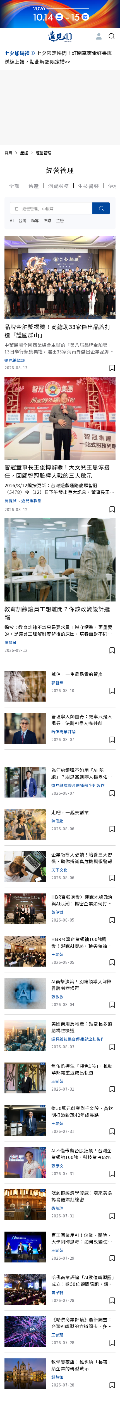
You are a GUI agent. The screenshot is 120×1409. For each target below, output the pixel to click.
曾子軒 (57, 1292)
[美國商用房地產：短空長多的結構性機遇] (25, 1035)
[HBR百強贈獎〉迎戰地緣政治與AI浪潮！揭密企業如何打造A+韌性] (25, 908)
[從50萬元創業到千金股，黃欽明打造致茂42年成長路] (25, 1120)
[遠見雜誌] (60, 35)
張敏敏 (57, 996)
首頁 (8, 152)
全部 (14, 185)
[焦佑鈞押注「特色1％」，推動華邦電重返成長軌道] (25, 1078)
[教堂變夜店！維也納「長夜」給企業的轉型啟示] (25, 1373)
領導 (35, 220)
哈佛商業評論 (63, 731)
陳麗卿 (10, 642)
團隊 (48, 220)
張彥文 (57, 1165)
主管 (60, 220)
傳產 (33, 185)
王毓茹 (57, 954)
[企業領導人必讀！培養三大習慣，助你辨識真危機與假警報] (25, 866)
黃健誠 (10, 500)
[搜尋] (111, 36)
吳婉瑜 (57, 1208)
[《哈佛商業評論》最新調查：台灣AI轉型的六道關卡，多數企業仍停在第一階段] (25, 1331)
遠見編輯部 (14, 360)
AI (12, 220)
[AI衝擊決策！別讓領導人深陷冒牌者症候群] (25, 993)
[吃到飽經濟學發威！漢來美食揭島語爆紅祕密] (25, 1204)
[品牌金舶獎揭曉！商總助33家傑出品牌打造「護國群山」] (60, 277)
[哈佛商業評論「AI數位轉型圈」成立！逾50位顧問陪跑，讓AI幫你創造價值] (25, 1289)
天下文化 (59, 870)
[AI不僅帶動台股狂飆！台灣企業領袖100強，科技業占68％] (25, 1162)
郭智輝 (57, 682)
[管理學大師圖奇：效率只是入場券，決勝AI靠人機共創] (25, 728)
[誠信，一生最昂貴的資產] (25, 686)
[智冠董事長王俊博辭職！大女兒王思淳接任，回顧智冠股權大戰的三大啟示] (60, 418)
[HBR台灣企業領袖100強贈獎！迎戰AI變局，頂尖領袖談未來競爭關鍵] (25, 951)
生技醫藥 (88, 185)
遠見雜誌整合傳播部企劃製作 (78, 785)
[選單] (8, 36)
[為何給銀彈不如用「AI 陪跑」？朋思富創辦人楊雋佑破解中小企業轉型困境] (25, 782)
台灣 (22, 220)
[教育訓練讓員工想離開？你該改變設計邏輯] (60, 559)
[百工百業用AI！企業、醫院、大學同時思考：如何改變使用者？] (25, 1247)
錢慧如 (57, 1377)
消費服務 (58, 185)
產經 (24, 152)
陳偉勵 (57, 821)
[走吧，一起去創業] (25, 824)
